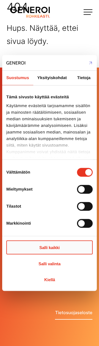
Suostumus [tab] (17, 77)
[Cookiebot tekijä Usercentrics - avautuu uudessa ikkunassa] (70, 62)
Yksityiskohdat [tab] (52, 77)
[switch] (85, 189)
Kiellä (49, 279)
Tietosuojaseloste (73, 312)
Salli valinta (49, 263)
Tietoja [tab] (84, 77)
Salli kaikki (49, 247)
